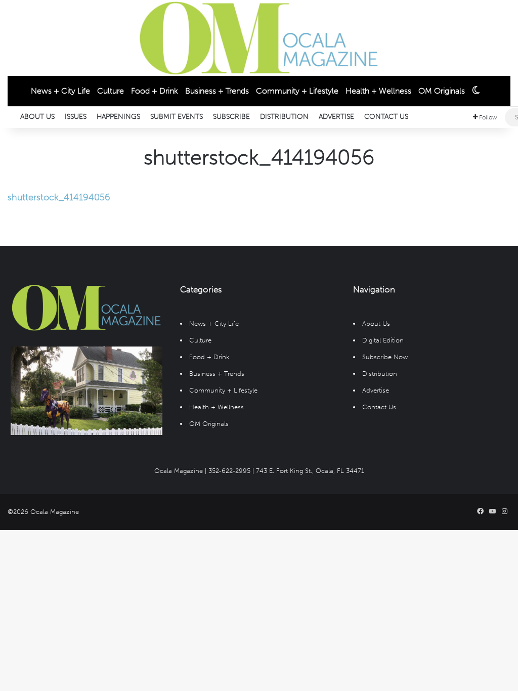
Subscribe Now (385, 357)
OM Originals (441, 91)
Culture (110, 91)
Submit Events (176, 116)
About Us (37, 116)
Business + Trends (217, 91)
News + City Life (60, 91)
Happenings (118, 116)
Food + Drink (154, 91)
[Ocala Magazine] (259, 38)
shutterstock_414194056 (59, 197)
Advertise (336, 116)
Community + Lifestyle (297, 91)
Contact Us (386, 116)
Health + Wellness (378, 91)
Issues (76, 116)
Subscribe (231, 116)
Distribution (284, 116)
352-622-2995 (229, 470)
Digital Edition (383, 340)
